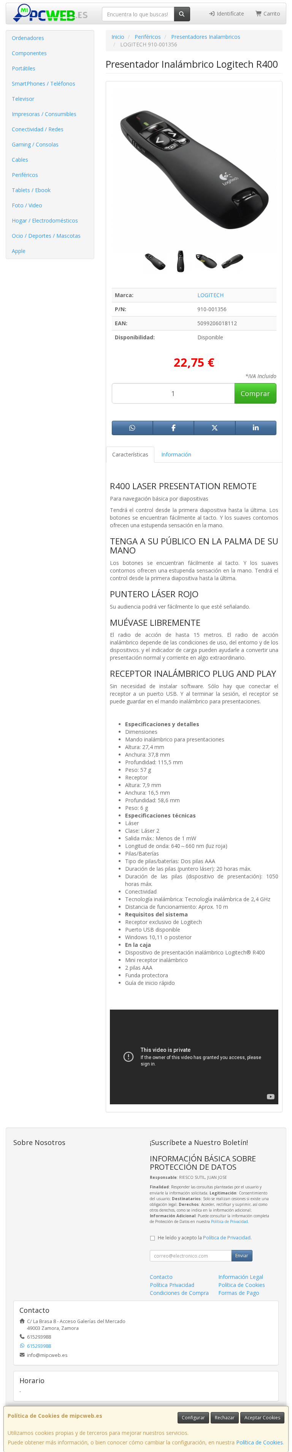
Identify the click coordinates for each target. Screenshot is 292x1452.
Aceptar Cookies (262, 1417)
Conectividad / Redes (37, 129)
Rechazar (225, 1417)
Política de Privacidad (229, 1221)
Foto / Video (27, 205)
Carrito (271, 13)
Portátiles (23, 68)
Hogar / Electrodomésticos (45, 220)
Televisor (23, 98)
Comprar (255, 393)
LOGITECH (210, 295)
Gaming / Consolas (35, 144)
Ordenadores (28, 37)
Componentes (29, 53)
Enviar (241, 1255)
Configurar (193, 1417)
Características (130, 454)
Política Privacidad (172, 1284)
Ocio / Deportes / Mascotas (46, 235)
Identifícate (229, 13)
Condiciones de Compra (179, 1292)
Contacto (161, 1276)
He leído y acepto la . (205, 1237)
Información (176, 454)
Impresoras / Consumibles (44, 114)
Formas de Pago (238, 1292)
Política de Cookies (259, 1442)
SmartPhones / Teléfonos (43, 83)
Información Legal (240, 1276)
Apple (18, 250)
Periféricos (25, 174)
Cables (20, 159)
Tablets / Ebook (31, 190)
